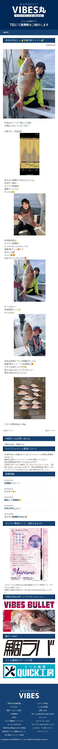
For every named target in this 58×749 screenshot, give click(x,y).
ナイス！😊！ (10, 491)
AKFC (14, 717)
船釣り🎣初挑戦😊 (12, 500)
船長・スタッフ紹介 (14, 710)
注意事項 (14, 714)
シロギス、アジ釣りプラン (43, 728)
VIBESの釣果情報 (14, 703)
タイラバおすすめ (14, 724)
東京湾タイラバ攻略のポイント (14, 731)
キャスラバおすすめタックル (43, 724)
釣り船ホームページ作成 (14, 735)
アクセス (14, 707)
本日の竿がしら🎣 (12, 508)
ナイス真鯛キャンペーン (14, 721)
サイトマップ (43, 731)
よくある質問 (43, 707)
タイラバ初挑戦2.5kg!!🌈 (15, 517)
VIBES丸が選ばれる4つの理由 (14, 728)
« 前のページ (8, 431)
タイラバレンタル (42, 721)
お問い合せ (42, 710)
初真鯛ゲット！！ (12, 483)
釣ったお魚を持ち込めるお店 (43, 714)
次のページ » (50, 431)
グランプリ (42, 717)
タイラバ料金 (43, 703)
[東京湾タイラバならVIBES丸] (29, 10)
